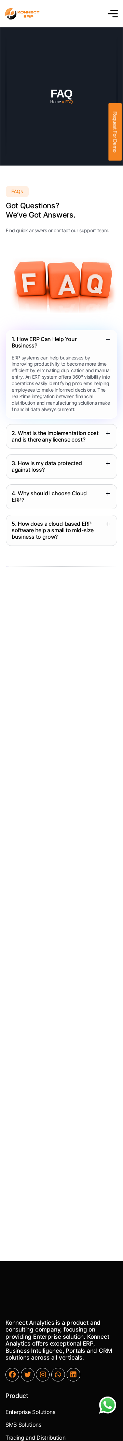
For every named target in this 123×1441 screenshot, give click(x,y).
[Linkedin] (73, 1374)
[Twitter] (28, 1374)
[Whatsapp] (58, 1374)
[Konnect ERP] (22, 13)
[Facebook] (12, 1374)
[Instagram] (43, 1374)
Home (55, 102)
